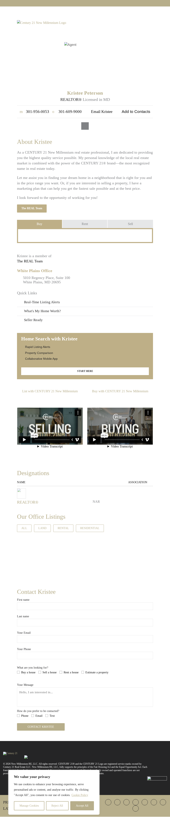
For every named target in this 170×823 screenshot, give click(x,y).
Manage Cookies (29, 805)
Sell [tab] (130, 224)
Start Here (85, 371)
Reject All (57, 805)
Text (52, 715)
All (24, 528)
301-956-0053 (34, 111)
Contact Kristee (41, 726)
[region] (54, 792)
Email (38, 715)
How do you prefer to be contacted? (38, 711)
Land (42, 528)
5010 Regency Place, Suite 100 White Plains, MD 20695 (46, 280)
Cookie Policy (80, 795)
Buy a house (28, 672)
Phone (24, 715)
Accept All (82, 805)
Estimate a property (96, 672)
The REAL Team (31, 208)
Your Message (25, 684)
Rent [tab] (85, 224)
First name (23, 599)
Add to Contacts (136, 111)
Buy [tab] (39, 224)
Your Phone (24, 649)
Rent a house (71, 672)
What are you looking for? (32, 667)
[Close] (95, 773)
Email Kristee (101, 111)
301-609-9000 (67, 111)
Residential (90, 528)
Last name (23, 616)
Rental (63, 528)
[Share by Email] (3, 441)
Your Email (24, 632)
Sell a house (49, 672)
